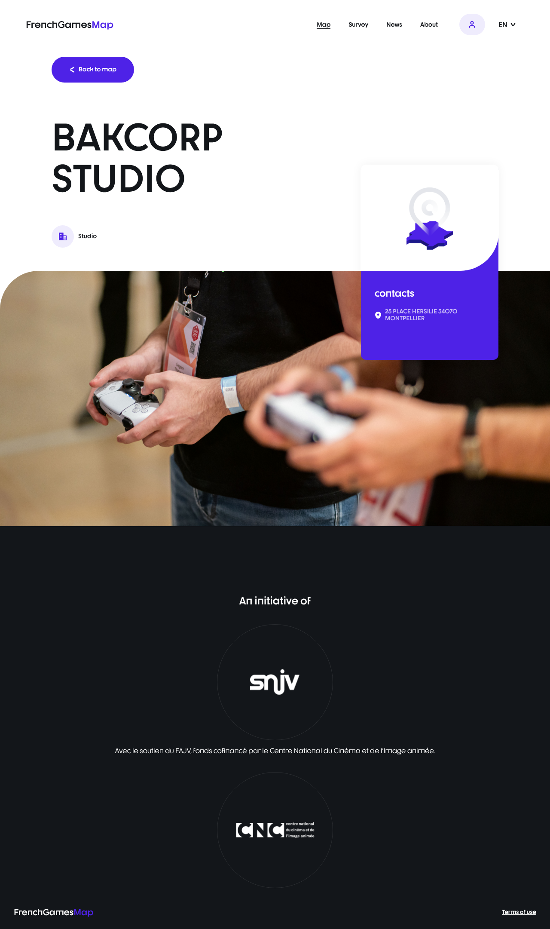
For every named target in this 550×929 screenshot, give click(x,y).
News (394, 24)
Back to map (97, 69)
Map (323, 24)
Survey (358, 24)
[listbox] (275, 398)
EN (503, 24)
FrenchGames (69, 24)
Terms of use (519, 912)
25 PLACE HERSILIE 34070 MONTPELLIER (421, 315)
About (429, 24)
